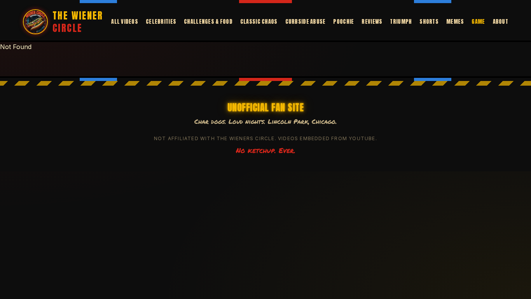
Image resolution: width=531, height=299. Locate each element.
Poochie (343, 22)
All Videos (124, 22)
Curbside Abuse (305, 22)
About (500, 22)
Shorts (428, 22)
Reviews (372, 22)
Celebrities (161, 22)
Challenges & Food (208, 22)
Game (478, 22)
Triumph (401, 22)
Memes (455, 22)
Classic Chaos (259, 22)
